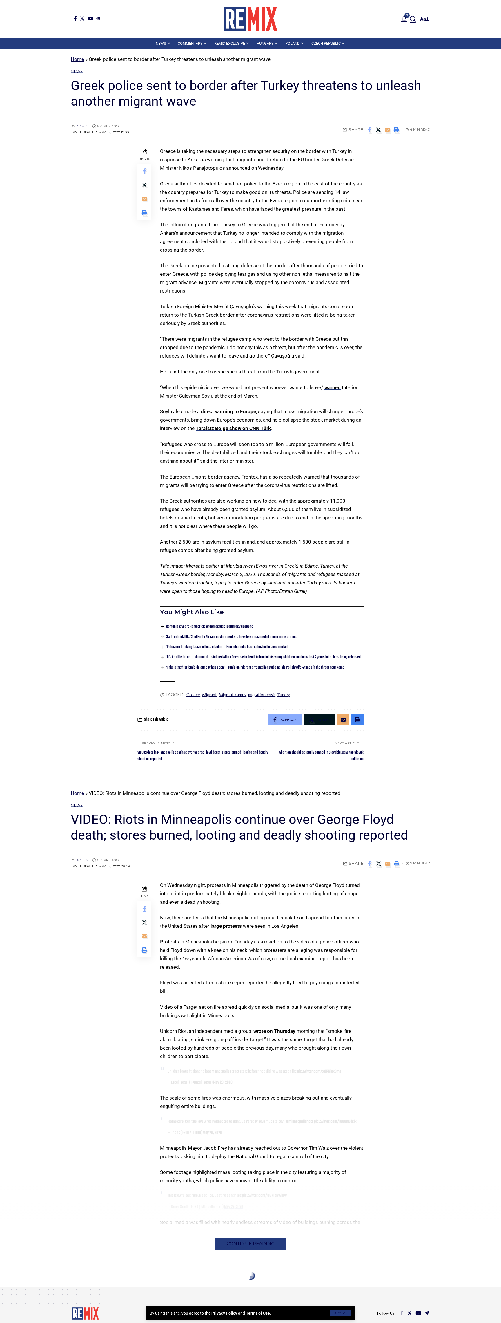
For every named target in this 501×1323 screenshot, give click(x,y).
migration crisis (261, 694)
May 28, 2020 (223, 1082)
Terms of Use (258, 1313)
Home (77, 59)
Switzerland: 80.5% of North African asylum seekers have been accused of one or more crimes (231, 636)
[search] (413, 19)
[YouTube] (90, 18)
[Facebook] (75, 18)
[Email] (387, 129)
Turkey (283, 694)
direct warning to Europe (228, 411)
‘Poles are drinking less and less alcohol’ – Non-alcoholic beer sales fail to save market (227, 647)
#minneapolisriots (299, 1121)
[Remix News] (250, 18)
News (77, 71)
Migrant (209, 694)
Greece (193, 694)
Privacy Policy (224, 1313)
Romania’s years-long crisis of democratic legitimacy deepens (209, 626)
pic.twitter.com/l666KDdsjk (335, 1121)
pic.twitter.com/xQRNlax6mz (319, 1071)
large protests (226, 926)
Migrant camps (232, 694)
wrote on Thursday (274, 1031)
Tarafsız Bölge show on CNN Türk (233, 428)
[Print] (396, 129)
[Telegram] (98, 18)
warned (332, 387)
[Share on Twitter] (378, 129)
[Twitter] (82, 18)
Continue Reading (251, 1243)
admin (82, 126)
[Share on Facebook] (369, 129)
